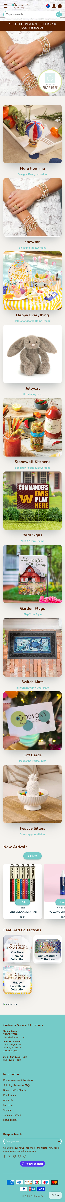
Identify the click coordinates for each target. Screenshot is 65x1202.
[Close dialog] (62, 561)
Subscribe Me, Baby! (32, 635)
